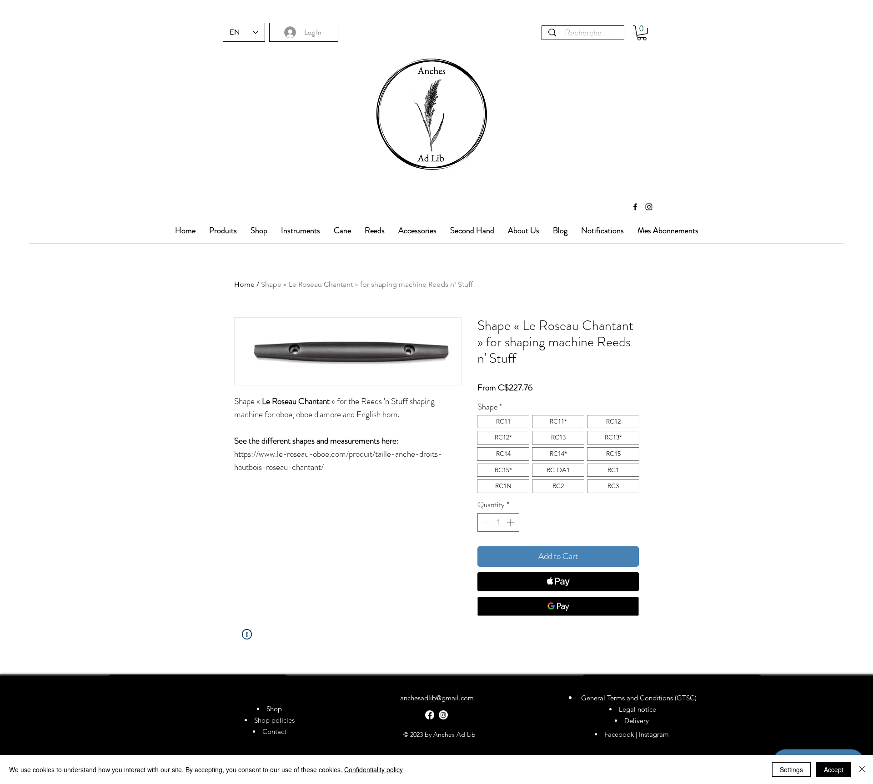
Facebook (619, 734)
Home (244, 284)
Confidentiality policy (373, 769)
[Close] (862, 769)
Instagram (655, 734)
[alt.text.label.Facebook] (635, 206)
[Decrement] (485, 523)
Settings (791, 769)
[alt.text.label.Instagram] (648, 206)
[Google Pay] (558, 606)
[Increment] (511, 523)
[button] (642, 32)
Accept (833, 769)
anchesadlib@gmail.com (437, 698)
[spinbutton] (498, 523)
